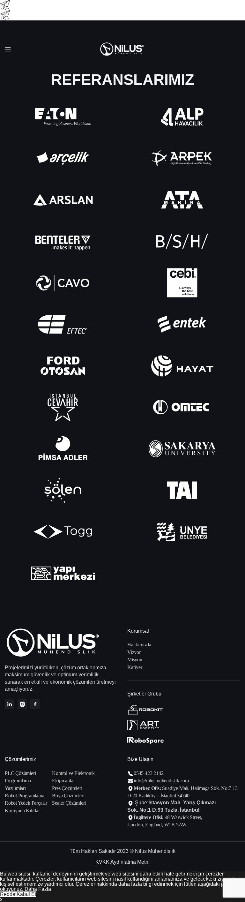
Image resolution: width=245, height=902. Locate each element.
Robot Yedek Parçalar (26, 803)
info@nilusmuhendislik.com (161, 780)
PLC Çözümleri (20, 773)
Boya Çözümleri (68, 795)
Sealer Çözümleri (69, 803)
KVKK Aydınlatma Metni (122, 862)
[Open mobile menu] (8, 49)
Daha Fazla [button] (38, 889)
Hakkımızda (139, 644)
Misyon (134, 659)
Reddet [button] (8, 894)
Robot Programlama (24, 795)
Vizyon (134, 652)
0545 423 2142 (148, 773)
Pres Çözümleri (67, 788)
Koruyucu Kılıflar (22, 810)
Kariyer (134, 667)
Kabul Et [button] (26, 894)
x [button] (1, 899)
